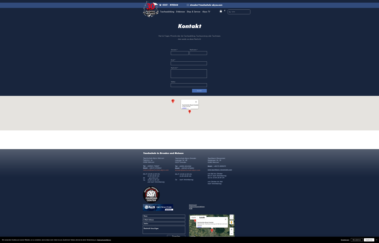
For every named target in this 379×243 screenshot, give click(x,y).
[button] (167, 11)
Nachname (193, 49)
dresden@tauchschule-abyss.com (187, 170)
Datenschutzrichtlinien (197, 207)
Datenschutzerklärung (104, 240)
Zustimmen (369, 240)
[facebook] (225, 11)
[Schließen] (376, 239)
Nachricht (174, 68)
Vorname (173, 49)
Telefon (173, 81)
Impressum (193, 205)
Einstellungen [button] (345, 240)
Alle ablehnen (357, 240)
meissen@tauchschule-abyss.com (156, 170)
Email (172, 60)
